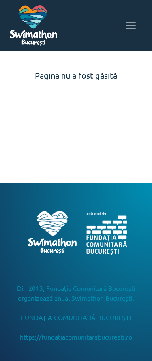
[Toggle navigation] (131, 25)
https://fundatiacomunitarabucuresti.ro (76, 337)
